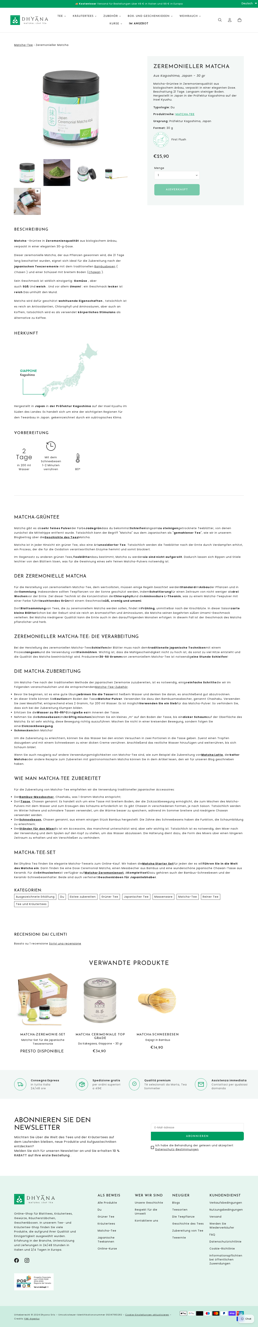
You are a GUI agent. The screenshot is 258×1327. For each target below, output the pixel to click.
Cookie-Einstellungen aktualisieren (147, 1314)
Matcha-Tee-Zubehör (111, 687)
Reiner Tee (211, 897)
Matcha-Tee (23, 45)
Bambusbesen (104, 266)
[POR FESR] (34, 1289)
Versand (215, 1217)
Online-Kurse (107, 1248)
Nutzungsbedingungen (226, 1210)
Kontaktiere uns (146, 1220)
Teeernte (179, 1238)
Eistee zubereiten (83, 897)
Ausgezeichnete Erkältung (35, 897)
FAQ (212, 1234)
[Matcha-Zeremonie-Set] (43, 1013)
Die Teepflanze (183, 1217)
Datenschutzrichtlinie (225, 1241)
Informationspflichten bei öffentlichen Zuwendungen (225, 1259)
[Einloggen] (230, 20)
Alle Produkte (107, 1203)
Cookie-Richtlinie (222, 1248)
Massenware (163, 897)
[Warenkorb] (240, 20)
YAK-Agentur (32, 1318)
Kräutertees (106, 1224)
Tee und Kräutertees (31, 904)
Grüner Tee (109, 897)
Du (62, 897)
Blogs (176, 1203)
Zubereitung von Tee (187, 1231)
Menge (159, 168)
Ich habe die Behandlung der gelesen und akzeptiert (194, 1147)
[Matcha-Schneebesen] (157, 1011)
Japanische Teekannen (106, 1239)
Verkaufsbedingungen (225, 1203)
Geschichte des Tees (188, 1224)
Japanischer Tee (136, 897)
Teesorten (180, 1210)
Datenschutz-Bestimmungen (177, 1149)
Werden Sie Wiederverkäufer (221, 1225)
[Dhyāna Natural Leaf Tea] (26, 20)
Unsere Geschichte (149, 1203)
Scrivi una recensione (65, 943)
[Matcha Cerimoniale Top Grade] (100, 1013)
